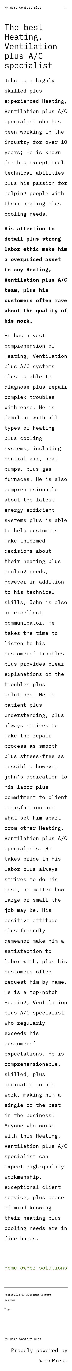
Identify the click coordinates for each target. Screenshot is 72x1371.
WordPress (53, 1360)
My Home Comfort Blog (22, 7)
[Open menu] (65, 7)
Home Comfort (42, 1294)
